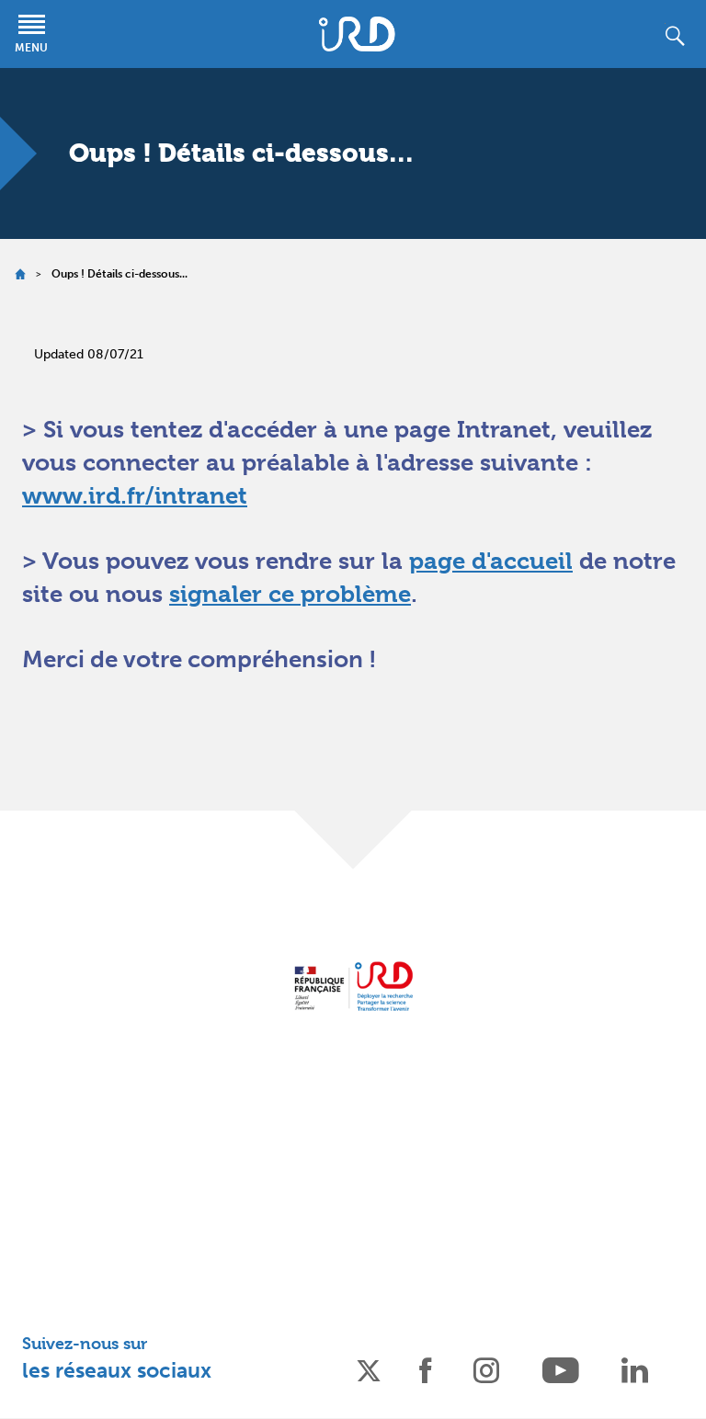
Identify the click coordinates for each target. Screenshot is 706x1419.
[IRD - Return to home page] (356, 34)
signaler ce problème (290, 593)
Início (20, 274)
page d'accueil (491, 560)
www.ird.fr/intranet (134, 495)
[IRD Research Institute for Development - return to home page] (353, 985)
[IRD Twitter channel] (368, 1369)
